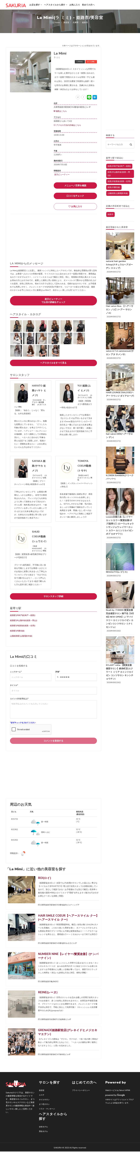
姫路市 (110, 214)
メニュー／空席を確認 (75, 185)
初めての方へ (88, 4)
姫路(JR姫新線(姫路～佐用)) (119, 181)
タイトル (14, 685)
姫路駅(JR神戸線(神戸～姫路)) (22, 615)
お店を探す (35, 4)
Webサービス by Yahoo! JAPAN (117, 1090)
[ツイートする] (78, 97)
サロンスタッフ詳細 (53, 596)
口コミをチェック (75, 195)
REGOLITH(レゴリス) (117, 571)
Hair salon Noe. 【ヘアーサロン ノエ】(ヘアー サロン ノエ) (119, 309)
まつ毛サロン (44, 1104)
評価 (58, 672)
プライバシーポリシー (81, 1090)
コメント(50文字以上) (19, 699)
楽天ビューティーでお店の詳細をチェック (53, 301)
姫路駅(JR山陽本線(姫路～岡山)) (23, 620)
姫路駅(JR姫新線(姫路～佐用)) (22, 625)
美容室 (41, 1090)
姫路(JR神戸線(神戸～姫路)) (119, 166)
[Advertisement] (53, 236)
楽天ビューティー (62, 174)
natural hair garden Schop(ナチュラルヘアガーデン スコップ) (119, 265)
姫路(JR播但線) (114, 187)
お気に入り (74, 4)
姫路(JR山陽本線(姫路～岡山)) (119, 174)
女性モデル (43, 1127)
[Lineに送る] (89, 97)
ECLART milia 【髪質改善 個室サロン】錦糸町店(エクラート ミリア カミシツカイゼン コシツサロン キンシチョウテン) (119, 672)
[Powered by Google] (115, 1095)
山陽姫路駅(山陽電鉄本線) (21, 636)
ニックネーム (16, 672)
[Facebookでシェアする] (83, 97)
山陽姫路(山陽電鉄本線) (118, 193)
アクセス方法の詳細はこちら (68, 125)
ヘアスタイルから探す (55, 4)
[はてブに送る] (95, 97)
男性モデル (43, 1131)
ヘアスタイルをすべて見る (53, 362)
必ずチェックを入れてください (23, 722)
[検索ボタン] (131, 144)
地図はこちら (61, 111)
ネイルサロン (44, 1099)
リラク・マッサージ (47, 1109)
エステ (41, 1095)
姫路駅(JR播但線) (17, 631)
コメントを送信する (53, 740)
